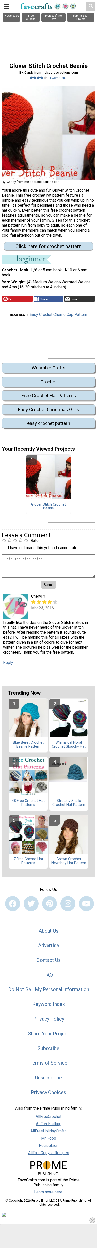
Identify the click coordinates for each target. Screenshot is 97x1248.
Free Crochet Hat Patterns (48, 395)
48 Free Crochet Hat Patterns (28, 803)
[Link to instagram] (67, 903)
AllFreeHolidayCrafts (48, 1131)
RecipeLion (48, 1145)
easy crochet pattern (48, 423)
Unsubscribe (48, 1078)
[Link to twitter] (31, 903)
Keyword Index (48, 1004)
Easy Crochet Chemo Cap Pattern (58, 314)
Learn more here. (48, 1192)
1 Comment (57, 78)
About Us (48, 931)
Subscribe (48, 1048)
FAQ (48, 975)
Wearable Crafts (48, 368)
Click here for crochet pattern (48, 246)
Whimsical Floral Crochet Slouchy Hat (69, 745)
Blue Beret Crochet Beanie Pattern (28, 745)
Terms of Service (48, 1063)
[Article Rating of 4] (38, 78)
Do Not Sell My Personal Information (48, 989)
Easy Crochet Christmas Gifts (48, 409)
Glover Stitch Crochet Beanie (48, 507)
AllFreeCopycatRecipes (48, 1152)
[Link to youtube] (86, 903)
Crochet (48, 382)
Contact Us (49, 960)
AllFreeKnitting (48, 1123)
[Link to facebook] (12, 903)
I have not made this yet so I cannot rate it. (44, 547)
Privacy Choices (48, 1092)
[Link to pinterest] (49, 903)
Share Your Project (48, 1034)
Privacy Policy (48, 1019)
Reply (8, 662)
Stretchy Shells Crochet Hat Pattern (68, 803)
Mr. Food (48, 1138)
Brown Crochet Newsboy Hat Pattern (68, 861)
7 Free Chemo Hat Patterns (28, 861)
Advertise (48, 945)
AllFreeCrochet (48, 1116)
